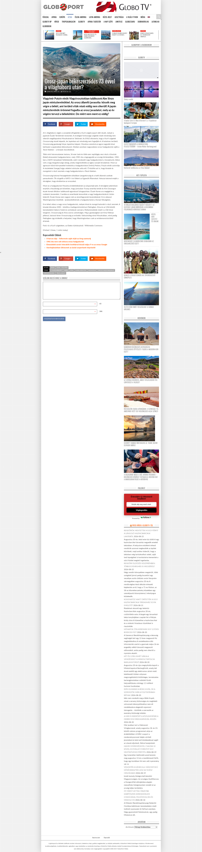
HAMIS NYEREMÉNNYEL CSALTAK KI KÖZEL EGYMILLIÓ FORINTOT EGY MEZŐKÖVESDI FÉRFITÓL (139, 749)
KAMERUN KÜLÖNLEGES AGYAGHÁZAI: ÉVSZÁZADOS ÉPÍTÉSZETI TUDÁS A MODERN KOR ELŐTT (141, 349)
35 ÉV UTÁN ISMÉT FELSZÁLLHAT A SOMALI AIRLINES (139, 308)
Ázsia (52, 267)
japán (66, 270)
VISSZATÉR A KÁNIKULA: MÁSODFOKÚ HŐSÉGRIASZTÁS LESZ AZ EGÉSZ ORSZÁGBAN (141, 770)
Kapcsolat (107, 837)
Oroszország (49, 273)
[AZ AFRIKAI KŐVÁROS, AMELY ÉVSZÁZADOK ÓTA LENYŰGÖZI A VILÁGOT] (142, 367)
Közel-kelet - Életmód (91, 31)
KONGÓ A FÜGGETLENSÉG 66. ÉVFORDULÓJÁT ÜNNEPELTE (146, 35)
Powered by (115, 252)
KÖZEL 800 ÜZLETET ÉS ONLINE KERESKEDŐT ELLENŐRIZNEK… (90, 36)
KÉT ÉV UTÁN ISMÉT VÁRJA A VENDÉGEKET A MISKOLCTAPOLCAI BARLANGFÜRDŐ (139, 659)
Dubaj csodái (128, 99)
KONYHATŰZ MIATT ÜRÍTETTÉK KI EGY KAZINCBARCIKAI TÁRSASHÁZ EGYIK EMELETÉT (141, 602)
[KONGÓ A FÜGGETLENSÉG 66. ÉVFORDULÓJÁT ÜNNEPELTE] (134, 35)
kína (71, 270)
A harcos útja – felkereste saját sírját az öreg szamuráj (68, 239)
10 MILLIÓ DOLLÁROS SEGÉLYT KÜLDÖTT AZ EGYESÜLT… (119, 34)
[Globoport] (63, 7)
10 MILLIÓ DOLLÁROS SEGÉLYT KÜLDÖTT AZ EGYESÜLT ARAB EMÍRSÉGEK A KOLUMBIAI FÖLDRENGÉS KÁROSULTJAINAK (139, 207)
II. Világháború (56, 270)
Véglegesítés (141, 510)
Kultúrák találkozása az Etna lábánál (137, 167)
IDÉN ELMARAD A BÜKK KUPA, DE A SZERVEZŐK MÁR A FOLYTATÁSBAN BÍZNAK (139, 692)
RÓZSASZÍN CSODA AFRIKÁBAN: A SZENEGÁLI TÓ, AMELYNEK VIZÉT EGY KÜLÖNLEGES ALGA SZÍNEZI (141, 410)
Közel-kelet (116, 31)
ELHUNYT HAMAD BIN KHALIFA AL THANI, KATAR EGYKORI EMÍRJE (140, 444)
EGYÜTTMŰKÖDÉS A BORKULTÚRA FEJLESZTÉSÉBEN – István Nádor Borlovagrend (140, 145)
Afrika (58, 31)
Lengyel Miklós (53, 91)
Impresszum (96, 837)
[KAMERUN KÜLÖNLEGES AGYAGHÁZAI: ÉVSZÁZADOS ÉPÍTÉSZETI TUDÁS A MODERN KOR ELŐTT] (142, 334)
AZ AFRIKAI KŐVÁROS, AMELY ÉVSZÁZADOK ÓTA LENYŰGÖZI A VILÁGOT (140, 381)
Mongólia (92, 270)
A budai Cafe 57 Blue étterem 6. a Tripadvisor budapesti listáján (140, 121)
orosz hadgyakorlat (106, 270)
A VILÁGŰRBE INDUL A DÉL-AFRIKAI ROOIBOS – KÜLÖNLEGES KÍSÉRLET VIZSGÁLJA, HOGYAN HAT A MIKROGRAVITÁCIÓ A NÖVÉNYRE (141, 477)
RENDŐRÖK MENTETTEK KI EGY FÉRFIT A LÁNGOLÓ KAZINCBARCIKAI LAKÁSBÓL (141, 533)
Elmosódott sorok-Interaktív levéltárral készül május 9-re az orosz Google (76, 245)
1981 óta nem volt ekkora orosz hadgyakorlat (65, 242)
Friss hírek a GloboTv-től (142, 525)
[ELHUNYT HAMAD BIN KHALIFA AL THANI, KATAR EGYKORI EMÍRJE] (140, 428)
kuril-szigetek (80, 270)
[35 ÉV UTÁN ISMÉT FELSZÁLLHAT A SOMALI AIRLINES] (49, 35)
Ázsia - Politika (62, 267)
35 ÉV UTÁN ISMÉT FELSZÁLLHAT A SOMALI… (62, 34)
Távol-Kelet (60, 273)
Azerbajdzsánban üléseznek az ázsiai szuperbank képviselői (70, 248)
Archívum (130, 827)
